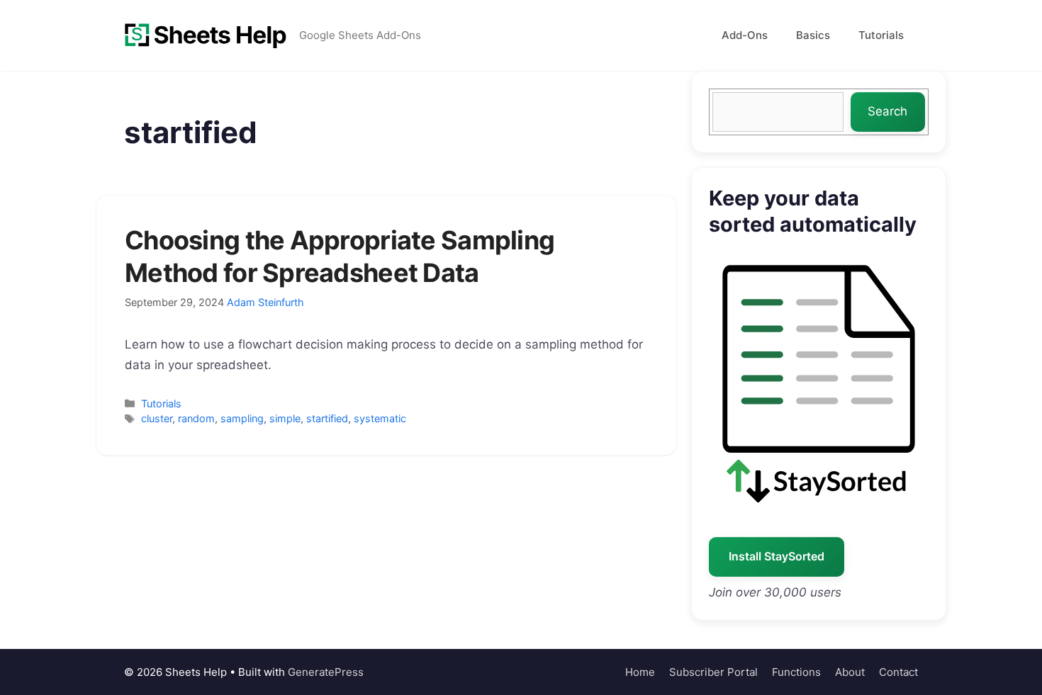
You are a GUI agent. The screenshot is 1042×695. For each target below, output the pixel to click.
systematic (380, 418)
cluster (156, 418)
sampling (242, 418)
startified (327, 418)
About (850, 672)
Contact (898, 672)
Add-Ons (745, 35)
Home (640, 672)
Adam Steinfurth (265, 302)
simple (285, 418)
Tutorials (881, 35)
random (196, 418)
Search (887, 111)
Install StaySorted (776, 556)
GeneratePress (326, 672)
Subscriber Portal (713, 672)
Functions (796, 672)
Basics (813, 35)
